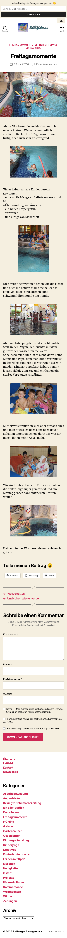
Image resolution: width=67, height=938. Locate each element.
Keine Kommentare (46, 64)
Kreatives (9, 849)
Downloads (10, 771)
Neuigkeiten (33, 48)
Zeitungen (10, 901)
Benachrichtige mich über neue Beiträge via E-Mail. (33, 728)
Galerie (8, 826)
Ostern (7, 873)
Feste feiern (11, 812)
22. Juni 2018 (21, 64)
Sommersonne (13, 887)
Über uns (9, 759)
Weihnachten (12, 891)
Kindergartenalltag (16, 840)
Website (7, 694)
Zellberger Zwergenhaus (28, 931)
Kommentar (10, 634)
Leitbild (8, 763)
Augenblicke (11, 798)
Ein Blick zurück (13, 807)
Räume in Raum (13, 882)
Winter (7, 896)
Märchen (9, 863)
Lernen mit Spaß (46, 44)
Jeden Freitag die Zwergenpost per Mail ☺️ (33, 3)
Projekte (8, 877)
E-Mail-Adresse (12, 679)
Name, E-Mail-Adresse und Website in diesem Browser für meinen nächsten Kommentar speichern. (34, 710)
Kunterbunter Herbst (17, 854)
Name (7, 664)
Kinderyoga (11, 845)
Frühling (8, 821)
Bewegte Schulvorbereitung (22, 803)
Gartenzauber (12, 831)
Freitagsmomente (21, 44)
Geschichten (11, 835)
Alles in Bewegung (15, 793)
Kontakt (8, 767)
